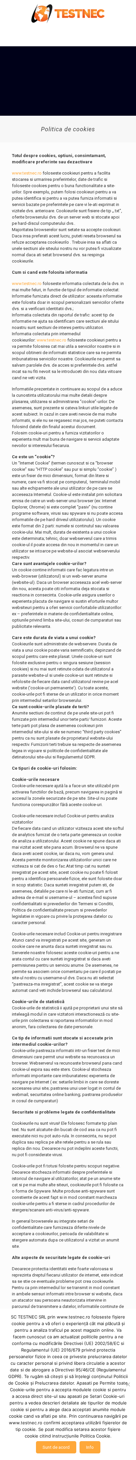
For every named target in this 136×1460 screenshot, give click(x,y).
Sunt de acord (56, 1447)
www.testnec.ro (27, 173)
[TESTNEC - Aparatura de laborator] (68, 13)
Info (90, 1447)
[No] (127, 1384)
